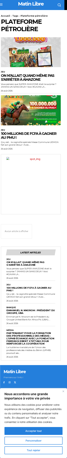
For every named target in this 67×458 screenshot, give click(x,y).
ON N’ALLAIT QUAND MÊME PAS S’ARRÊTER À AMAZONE (27, 77)
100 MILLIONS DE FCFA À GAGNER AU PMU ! (28, 135)
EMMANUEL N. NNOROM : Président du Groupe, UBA (30, 311)
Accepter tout (33, 430)
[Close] (63, 391)
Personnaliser (33, 440)
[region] (33, 423)
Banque (11, 307)
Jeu (3, 72)
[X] (15, 382)
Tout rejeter (33, 450)
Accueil (5, 16)
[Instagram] (9, 382)
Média (10, 330)
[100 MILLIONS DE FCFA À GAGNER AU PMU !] (31, 110)
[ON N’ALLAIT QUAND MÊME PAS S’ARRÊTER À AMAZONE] (31, 52)
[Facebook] (4, 382)
